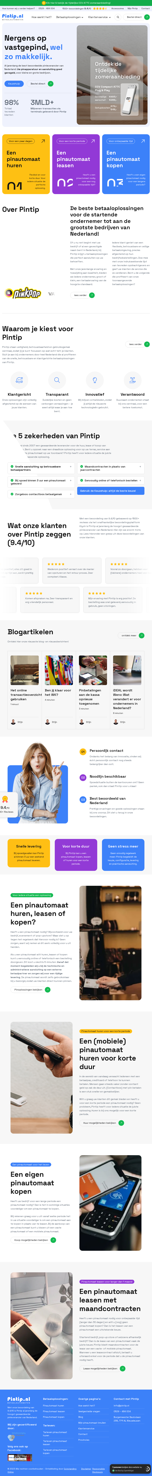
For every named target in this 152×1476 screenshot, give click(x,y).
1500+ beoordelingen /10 (76, 8)
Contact (145, 8)
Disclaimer (86, 1468)
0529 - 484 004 (47, 8)
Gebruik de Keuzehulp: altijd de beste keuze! (108, 490)
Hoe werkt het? (42, 17)
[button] (70, 17)
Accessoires (117, 8)
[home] (12, 17)
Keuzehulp (14, 83)
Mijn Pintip (133, 8)
